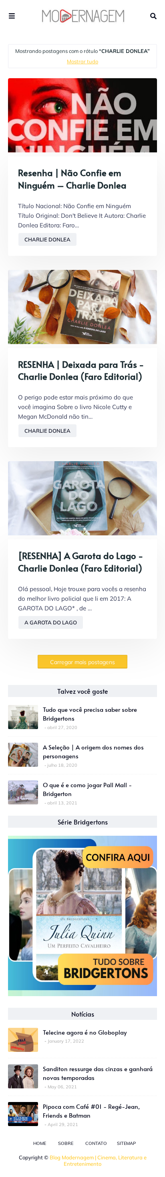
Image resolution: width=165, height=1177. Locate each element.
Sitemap (126, 1143)
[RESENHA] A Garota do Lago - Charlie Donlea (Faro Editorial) (80, 561)
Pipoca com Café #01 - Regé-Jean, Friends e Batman (91, 1111)
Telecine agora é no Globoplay (85, 1032)
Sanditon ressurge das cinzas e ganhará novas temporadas (98, 1073)
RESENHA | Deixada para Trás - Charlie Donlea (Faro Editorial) (81, 370)
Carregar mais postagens (82, 662)
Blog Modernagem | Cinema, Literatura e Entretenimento (98, 1160)
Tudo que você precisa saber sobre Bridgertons (90, 714)
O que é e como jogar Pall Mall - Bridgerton (87, 789)
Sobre (65, 1143)
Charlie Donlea (47, 239)
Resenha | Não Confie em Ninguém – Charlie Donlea (72, 178)
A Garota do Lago (50, 622)
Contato (96, 1143)
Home (39, 1143)
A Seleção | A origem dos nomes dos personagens (93, 751)
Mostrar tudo (82, 61)
